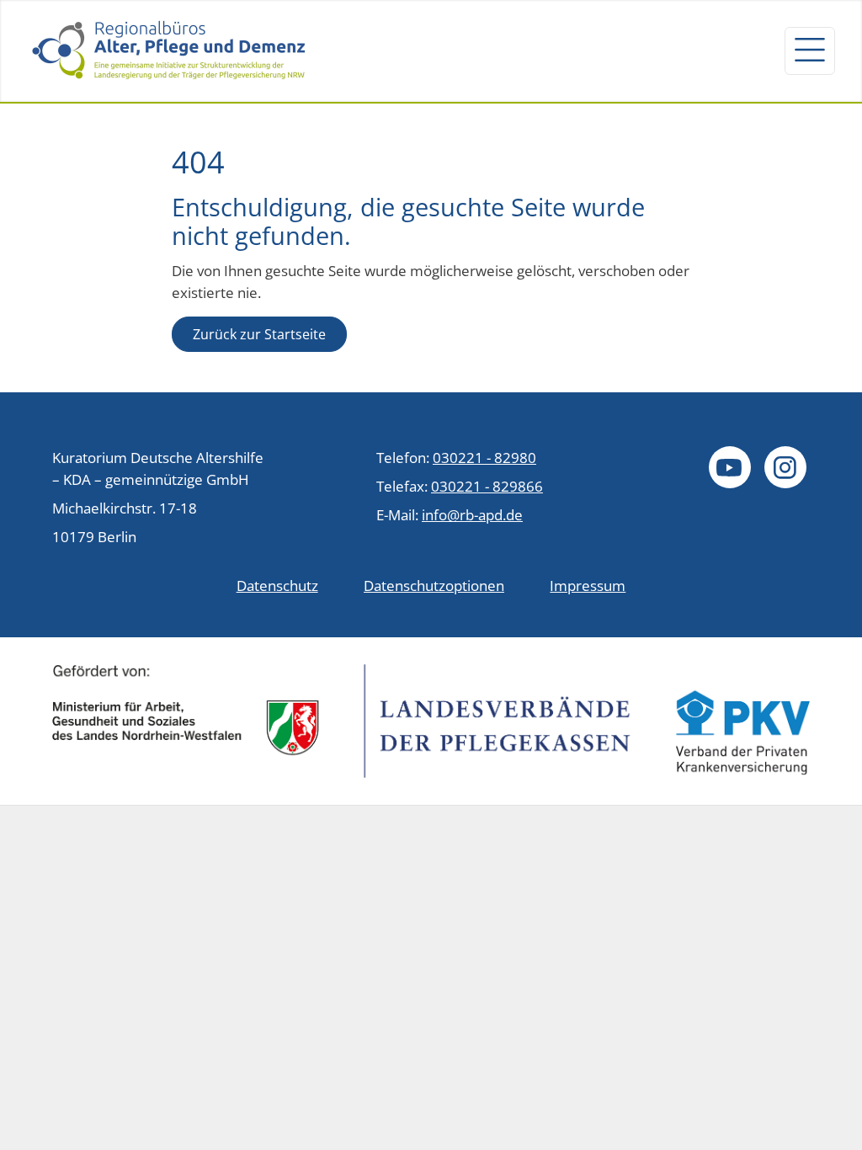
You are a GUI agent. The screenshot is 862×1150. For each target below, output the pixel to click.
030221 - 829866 (487, 486)
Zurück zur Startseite (259, 334)
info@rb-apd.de (472, 514)
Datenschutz (277, 585)
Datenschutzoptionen (434, 585)
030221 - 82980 (484, 457)
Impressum (587, 585)
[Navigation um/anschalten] (810, 50)
